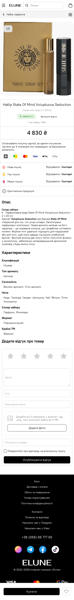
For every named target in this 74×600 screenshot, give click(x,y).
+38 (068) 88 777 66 (37, 537)
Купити (31, 592)
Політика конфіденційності (37, 503)
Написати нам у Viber (37, 528)
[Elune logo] (15, 5)
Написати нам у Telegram (37, 522)
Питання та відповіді (37, 517)
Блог (37, 481)
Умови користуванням (37, 497)
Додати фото (37, 428)
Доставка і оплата (37, 486)
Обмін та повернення (37, 492)
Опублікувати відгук (37, 460)
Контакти (37, 511)
